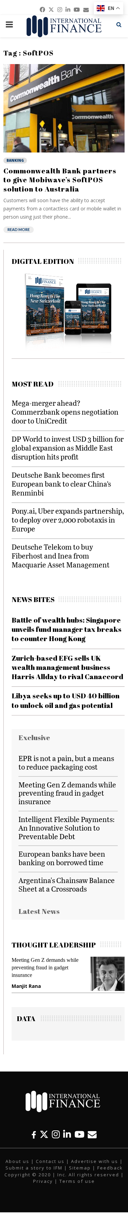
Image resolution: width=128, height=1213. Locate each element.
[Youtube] (79, 1134)
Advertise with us (94, 1161)
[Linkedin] (67, 1134)
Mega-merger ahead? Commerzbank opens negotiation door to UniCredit (65, 412)
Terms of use (77, 1181)
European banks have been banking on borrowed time (61, 858)
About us (17, 1161)
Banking (15, 160)
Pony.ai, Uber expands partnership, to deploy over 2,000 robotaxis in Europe (68, 520)
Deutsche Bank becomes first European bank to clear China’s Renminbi (61, 484)
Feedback (110, 1168)
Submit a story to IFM (33, 1168)
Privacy (43, 1181)
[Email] (92, 1134)
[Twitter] (44, 1134)
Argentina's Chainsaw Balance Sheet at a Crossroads (66, 884)
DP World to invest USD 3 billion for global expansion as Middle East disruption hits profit (68, 448)
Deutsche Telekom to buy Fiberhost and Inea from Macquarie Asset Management (61, 555)
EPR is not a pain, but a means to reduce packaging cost (66, 762)
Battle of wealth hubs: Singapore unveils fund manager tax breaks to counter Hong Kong (67, 629)
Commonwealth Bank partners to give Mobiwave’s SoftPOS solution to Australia (59, 180)
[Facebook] (33, 1134)
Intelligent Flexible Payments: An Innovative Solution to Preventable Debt (66, 827)
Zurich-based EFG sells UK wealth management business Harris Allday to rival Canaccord (67, 667)
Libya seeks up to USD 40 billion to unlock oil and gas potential (65, 700)
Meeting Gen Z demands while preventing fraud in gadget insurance (67, 793)
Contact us (50, 1161)
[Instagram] (56, 1134)
